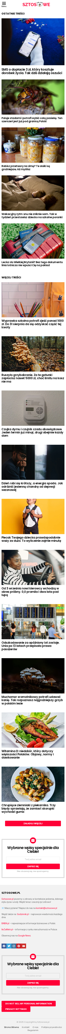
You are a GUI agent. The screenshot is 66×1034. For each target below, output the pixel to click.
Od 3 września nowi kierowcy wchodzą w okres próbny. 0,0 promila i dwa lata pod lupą (30, 591)
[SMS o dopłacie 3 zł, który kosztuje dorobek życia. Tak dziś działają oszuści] (33, 41)
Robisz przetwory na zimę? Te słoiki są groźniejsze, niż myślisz (26, 167)
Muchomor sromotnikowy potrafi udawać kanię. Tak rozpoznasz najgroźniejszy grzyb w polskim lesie (32, 700)
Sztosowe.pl (8, 899)
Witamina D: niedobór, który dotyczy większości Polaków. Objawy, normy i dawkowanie (28, 754)
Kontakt (25, 1027)
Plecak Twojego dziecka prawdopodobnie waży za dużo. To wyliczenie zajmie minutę (31, 539)
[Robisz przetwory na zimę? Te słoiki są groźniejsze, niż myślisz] (33, 145)
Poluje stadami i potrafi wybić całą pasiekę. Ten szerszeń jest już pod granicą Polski (32, 119)
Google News (24, 935)
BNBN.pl (5, 923)
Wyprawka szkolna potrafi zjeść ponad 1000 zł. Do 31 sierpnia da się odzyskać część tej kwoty (33, 324)
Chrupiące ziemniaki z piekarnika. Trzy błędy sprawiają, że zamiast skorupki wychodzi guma (29, 808)
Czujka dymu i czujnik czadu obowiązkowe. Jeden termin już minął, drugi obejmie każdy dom (32, 432)
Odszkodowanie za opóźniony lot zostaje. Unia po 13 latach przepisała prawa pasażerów (30, 646)
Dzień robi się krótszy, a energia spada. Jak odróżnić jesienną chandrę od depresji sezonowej (32, 486)
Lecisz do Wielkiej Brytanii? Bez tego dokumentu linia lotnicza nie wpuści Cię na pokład (32, 263)
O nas (35, 1027)
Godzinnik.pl (23, 914)
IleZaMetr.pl (7, 929)
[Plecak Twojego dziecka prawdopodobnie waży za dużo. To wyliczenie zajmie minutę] (33, 516)
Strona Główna (11, 1027)
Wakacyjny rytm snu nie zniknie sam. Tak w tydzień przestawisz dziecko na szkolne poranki (32, 215)
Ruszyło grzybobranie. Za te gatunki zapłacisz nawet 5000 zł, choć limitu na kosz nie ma (33, 378)
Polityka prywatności (51, 1027)
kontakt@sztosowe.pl (46, 908)
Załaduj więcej (33, 823)
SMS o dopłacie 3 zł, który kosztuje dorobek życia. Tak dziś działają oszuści (32, 71)
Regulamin (33, 1030)
